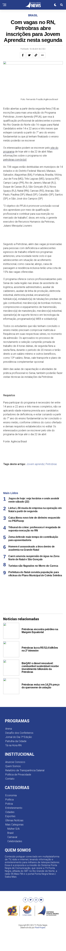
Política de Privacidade (18, 774)
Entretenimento (13, 807)
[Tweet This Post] (29, 55)
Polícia (9, 803)
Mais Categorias (14, 824)
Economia (11, 795)
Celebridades (14, 841)
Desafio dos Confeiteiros (19, 732)
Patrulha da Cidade (15, 741)
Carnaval (12, 837)
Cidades (9, 812)
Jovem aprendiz (35, 464)
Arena (8, 728)
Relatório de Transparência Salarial (24, 770)
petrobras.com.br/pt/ (15, 159)
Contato (9, 778)
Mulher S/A (13, 828)
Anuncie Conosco (15, 762)
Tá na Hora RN (13, 745)
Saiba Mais (10, 876)
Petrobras (51, 464)
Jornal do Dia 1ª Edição (18, 737)
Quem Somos (13, 766)
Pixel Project (40, 927)
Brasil (10, 832)
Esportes (10, 816)
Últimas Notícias (14, 820)
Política (9, 799)
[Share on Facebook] (23, 55)
